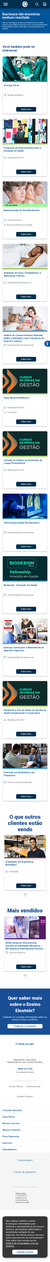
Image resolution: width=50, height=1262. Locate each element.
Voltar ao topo (26, 1044)
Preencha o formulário (25, 1026)
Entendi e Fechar (25, 1252)
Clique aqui (21, 1193)
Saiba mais (26, 109)
